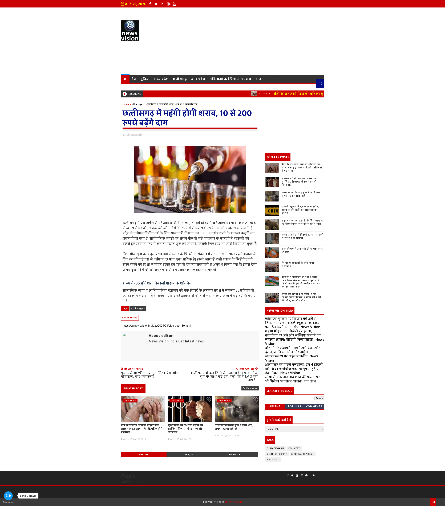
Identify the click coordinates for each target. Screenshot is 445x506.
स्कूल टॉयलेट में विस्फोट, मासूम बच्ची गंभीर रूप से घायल (303, 236)
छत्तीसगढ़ (180, 78)
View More (251, 388)
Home (126, 104)
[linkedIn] (322, 474)
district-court (277, 454)
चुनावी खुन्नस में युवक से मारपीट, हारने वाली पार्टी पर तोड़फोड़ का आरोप (300, 210)
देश (134, 78)
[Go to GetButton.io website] (8, 502)
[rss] (162, 4)
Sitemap (314, 11)
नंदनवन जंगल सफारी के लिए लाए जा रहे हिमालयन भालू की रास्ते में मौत (303, 222)
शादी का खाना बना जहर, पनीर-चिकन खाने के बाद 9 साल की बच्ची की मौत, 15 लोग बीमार (301, 297)
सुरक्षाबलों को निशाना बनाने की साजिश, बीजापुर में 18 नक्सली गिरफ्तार (185, 428)
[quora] (317, 474)
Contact (254, 11)
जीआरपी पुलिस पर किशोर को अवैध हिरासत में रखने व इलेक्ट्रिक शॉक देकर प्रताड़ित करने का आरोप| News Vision (292, 323)
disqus (189, 454)
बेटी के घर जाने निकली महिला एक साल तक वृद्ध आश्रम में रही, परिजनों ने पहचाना (321, 94)
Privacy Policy (231, 11)
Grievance (207, 11)
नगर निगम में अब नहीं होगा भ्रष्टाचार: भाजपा (302, 250)
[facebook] (149, 4)
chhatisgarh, (134, 134)
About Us (185, 11)
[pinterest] (306, 475)
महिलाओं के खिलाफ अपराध (230, 78)
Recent (274, 406)
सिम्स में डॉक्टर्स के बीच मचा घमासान (298, 264)
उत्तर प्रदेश (198, 78)
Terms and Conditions (284, 11)
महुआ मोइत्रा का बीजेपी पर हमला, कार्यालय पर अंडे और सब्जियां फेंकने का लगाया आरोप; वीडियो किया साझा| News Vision (294, 337)
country (294, 448)
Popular (294, 406)
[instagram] (168, 4)
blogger (144, 454)
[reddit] (310, 474)
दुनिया (145, 78)
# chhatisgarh (138, 308)
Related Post (133, 388)
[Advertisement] (260, 45)
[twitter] (156, 4)
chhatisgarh (251, 93)
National (273, 459)
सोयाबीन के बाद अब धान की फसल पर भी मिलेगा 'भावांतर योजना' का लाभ (292, 379)
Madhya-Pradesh (302, 454)
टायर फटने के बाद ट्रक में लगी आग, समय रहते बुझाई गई (234, 427)
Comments (314, 406)
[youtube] (174, 4)
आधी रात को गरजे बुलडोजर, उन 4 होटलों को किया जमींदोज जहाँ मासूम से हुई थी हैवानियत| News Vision (294, 369)
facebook (235, 454)
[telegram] (320, 474)
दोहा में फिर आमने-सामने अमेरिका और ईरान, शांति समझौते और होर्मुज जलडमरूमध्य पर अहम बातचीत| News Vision (292, 354)
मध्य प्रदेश (161, 78)
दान (258, 78)
